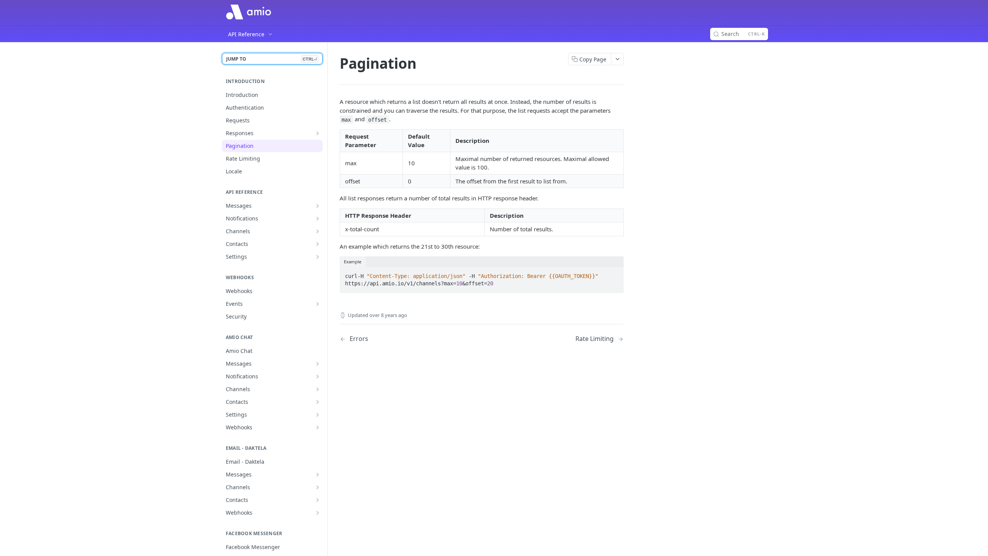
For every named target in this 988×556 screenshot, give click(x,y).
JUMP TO (271, 59)
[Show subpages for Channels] (318, 231)
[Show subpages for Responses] (318, 133)
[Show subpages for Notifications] (318, 218)
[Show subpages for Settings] (318, 257)
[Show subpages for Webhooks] (318, 427)
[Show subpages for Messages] (318, 206)
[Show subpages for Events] (318, 304)
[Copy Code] (614, 274)
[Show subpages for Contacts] (318, 244)
